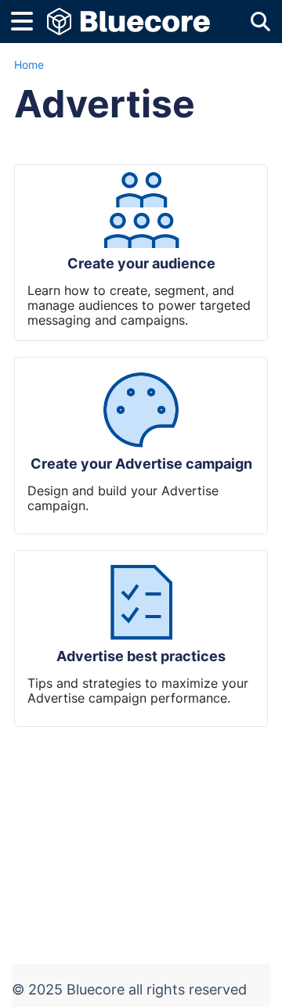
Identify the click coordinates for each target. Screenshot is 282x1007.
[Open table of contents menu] (27, 19)
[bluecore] (128, 13)
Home (29, 64)
